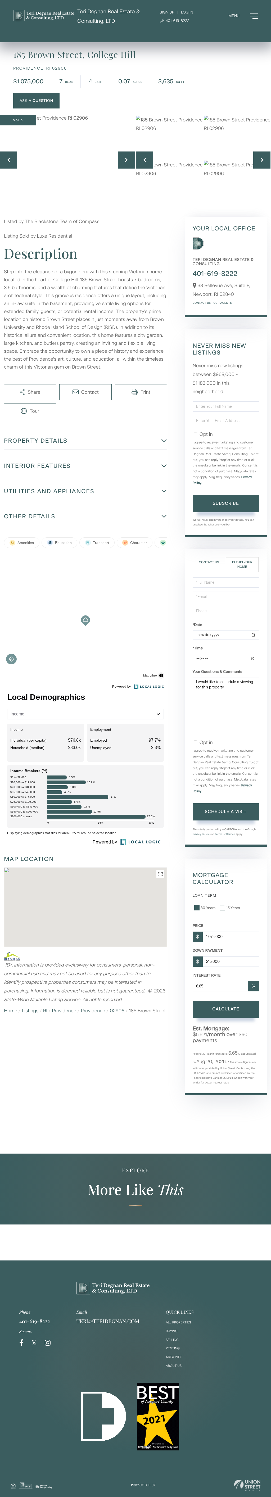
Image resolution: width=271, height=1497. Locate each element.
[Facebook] (21, 1343)
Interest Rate (207, 975)
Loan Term (204, 895)
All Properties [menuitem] (178, 1322)
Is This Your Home (242, 564)
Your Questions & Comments (217, 671)
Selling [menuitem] (172, 1340)
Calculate (225, 1008)
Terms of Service (225, 834)
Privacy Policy (201, 834)
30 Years (208, 908)
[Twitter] (34, 1343)
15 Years (233, 908)
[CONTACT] (36, 100)
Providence (64, 1011)
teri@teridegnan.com (107, 1321)
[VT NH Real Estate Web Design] (247, 1485)
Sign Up (167, 12)
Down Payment (208, 950)
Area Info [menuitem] (174, 1357)
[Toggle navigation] (243, 16)
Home (10, 1011)
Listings (30, 1011)
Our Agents (222, 303)
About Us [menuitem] (174, 1366)
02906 (117, 1011)
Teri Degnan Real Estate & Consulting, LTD (108, 16)
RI (45, 1011)
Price (198, 925)
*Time (198, 648)
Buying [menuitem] (172, 1331)
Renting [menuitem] (173, 1348)
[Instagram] (48, 1343)
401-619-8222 (177, 21)
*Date (197, 625)
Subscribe (226, 503)
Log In (187, 12)
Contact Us (202, 303)
